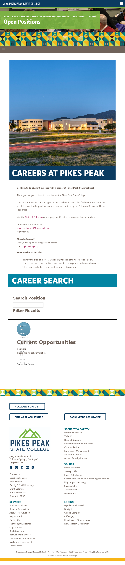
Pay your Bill (15, 516)
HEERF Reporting (75, 552)
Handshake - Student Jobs (77, 520)
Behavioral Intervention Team (78, 443)
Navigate (68, 509)
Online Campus (72, 512)
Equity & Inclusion (73, 474)
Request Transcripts (19, 509)
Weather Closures (73, 454)
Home (6, 16)
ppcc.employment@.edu (33, 228)
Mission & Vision (72, 467)
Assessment (70, 493)
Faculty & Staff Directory (21, 485)
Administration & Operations (27, 16)
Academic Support (27, 406)
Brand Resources (17, 492)
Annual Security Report (75, 458)
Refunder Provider (47, 552)
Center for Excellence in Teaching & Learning (86, 478)
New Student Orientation (76, 523)
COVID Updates (61, 552)
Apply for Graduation (19, 512)
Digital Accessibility (101, 552)
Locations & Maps (18, 477)
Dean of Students (72, 439)
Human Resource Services (57, 16)
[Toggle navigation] (121, 3)
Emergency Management (76, 450)
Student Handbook (18, 505)
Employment (79, 16)
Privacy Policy (88, 552)
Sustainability (70, 485)
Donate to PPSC (17, 496)
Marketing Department (20, 542)
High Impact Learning (75, 482)
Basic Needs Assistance (85, 417)
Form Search (15, 545)
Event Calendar (16, 488)
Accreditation (70, 489)
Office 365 (69, 516)
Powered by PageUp (25, 363)
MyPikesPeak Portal (74, 505)
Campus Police (71, 447)
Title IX (67, 436)
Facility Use (15, 520)
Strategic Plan (71, 471)
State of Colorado (34, 217)
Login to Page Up (30, 246)
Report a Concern (73, 432)
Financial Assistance (29, 417)
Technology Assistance (20, 523)
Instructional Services (19, 534)
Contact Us (14, 474)
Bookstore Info (16, 531)
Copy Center (15, 527)
